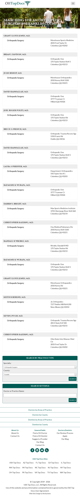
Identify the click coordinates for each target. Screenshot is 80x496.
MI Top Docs (27, 467)
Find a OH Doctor (40, 433)
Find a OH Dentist (40, 436)
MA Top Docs (14, 467)
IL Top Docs (66, 462)
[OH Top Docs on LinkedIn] (37, 450)
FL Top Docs (41, 462)
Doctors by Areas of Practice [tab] (40, 410)
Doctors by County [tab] (40, 415)
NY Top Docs (65, 467)
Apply (65, 436)
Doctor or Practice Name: (13, 391)
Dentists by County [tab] (40, 424)
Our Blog (40, 442)
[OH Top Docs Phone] (47, 450)
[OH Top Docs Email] (42, 450)
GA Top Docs (53, 462)
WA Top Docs (65, 472)
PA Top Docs (27, 472)
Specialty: (7, 363)
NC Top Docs (40, 467)
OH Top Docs (14, 472)
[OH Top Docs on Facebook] (32, 450)
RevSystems (47, 493)
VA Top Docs (40, 472)
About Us (15, 433)
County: (6, 370)
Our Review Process (65, 433)
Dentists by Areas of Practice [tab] (40, 420)
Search (72, 379)
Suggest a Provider (40, 439)
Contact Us (14, 436)
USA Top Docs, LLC (31, 485)
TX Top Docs (52, 472)
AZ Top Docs (28, 462)
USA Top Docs (15, 462)
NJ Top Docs (53, 467)
